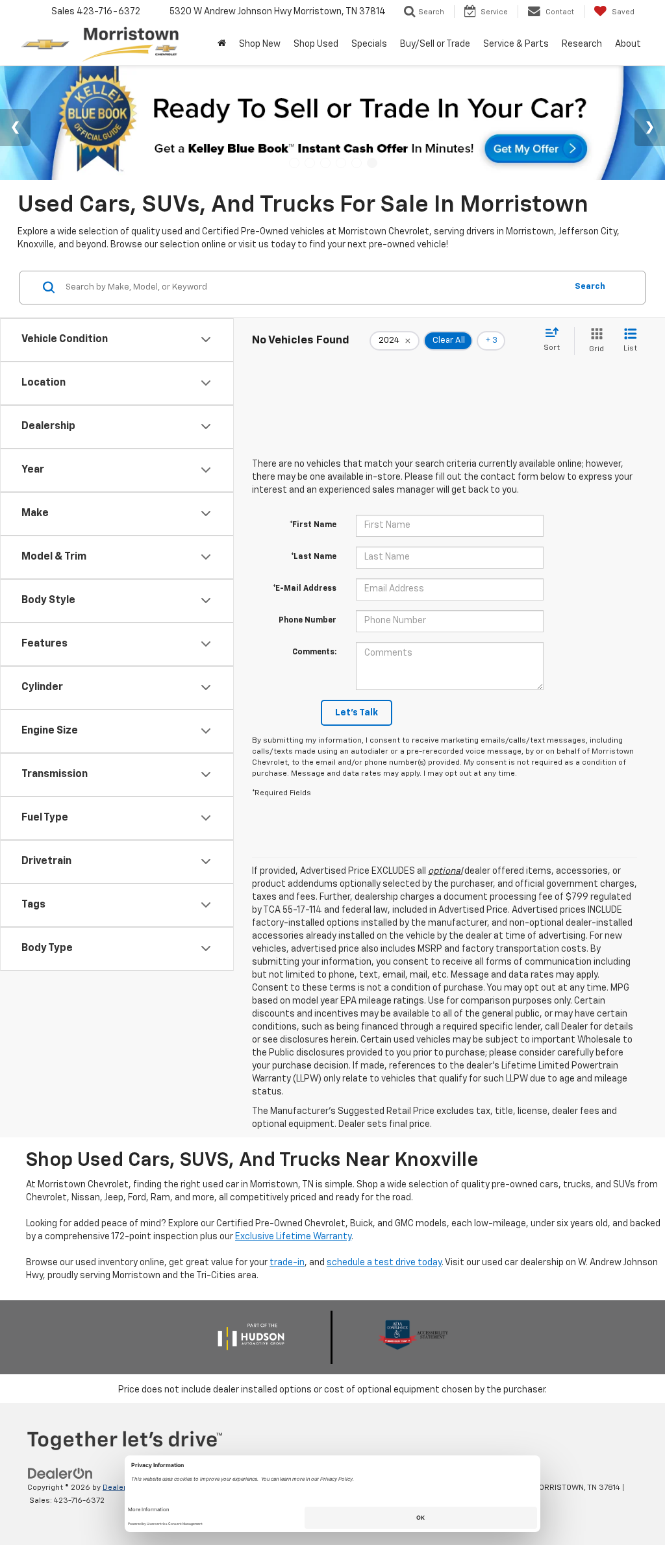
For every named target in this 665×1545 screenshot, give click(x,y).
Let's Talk (356, 712)
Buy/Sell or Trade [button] (435, 44)
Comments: (314, 652)
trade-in (287, 1262)
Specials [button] (369, 44)
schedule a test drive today (384, 1262)
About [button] (628, 44)
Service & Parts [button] (516, 44)
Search (590, 286)
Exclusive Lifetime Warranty (293, 1236)
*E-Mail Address (304, 589)
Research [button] (582, 44)
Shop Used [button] (316, 44)
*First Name (313, 525)
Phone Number (307, 620)
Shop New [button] (260, 44)
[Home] (221, 44)
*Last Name (313, 557)
